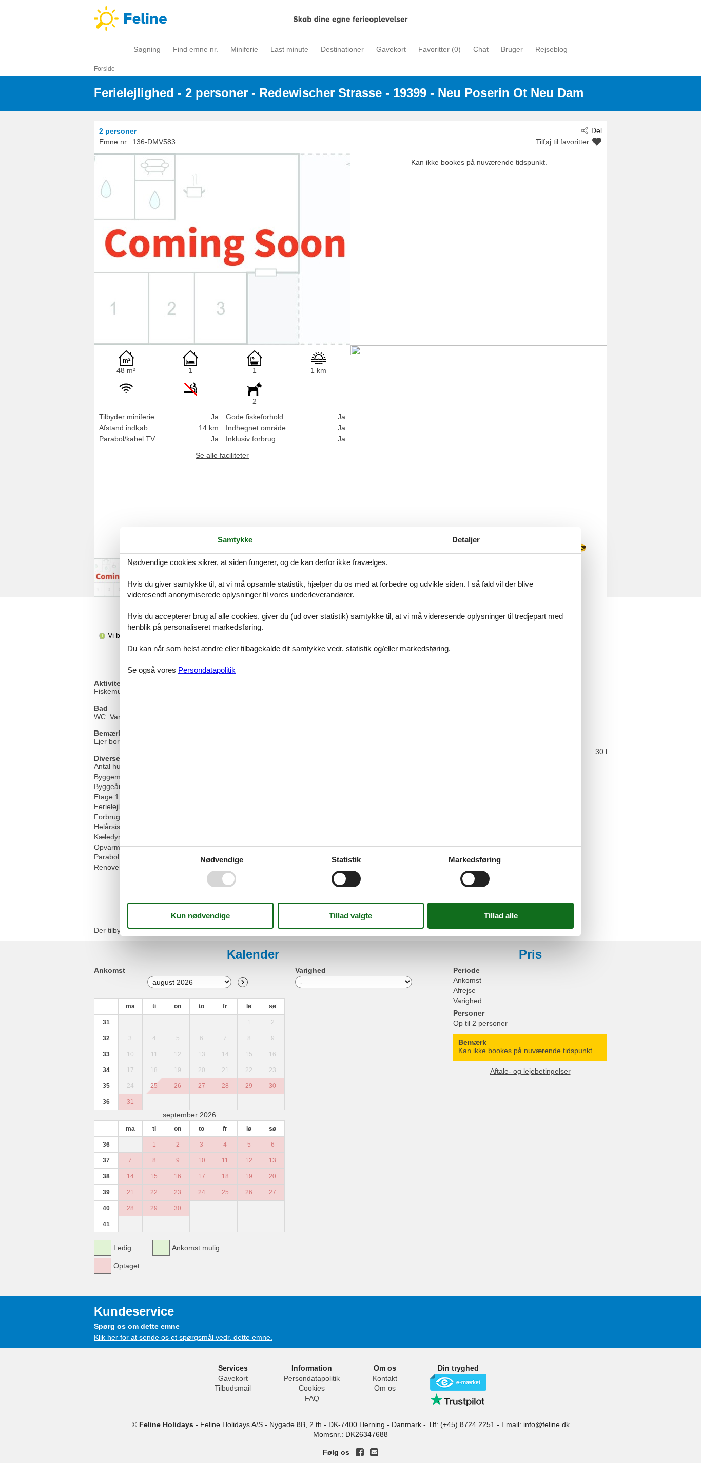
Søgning (147, 49)
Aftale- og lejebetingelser (530, 1071)
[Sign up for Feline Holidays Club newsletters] (374, 1452)
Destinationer (342, 49)
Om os (385, 1388)
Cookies (312, 1388)
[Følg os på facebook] (360, 1452)
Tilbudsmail (233, 1388)
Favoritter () (439, 49)
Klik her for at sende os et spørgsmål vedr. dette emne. (183, 1337)
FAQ (312, 1398)
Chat (481, 49)
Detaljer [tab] (466, 539)
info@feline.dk (546, 1424)
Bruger (512, 49)
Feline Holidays (350, 18)
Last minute (289, 49)
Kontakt (385, 1378)
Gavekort (391, 49)
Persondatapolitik (312, 1378)
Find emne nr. (195, 49)
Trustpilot (458, 1399)
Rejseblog (551, 49)
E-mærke (458, 1382)
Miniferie (244, 49)
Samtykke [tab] (235, 539)
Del (596, 130)
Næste (243, 982)
